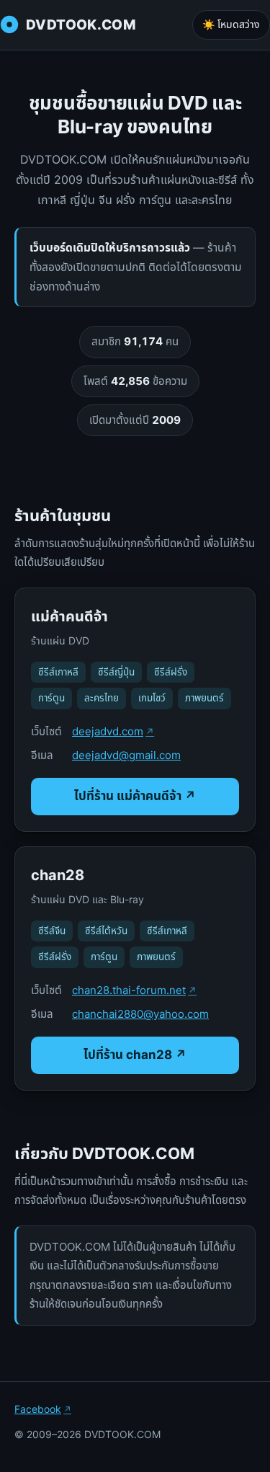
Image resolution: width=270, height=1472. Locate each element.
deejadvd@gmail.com (126, 755)
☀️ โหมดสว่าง (231, 24)
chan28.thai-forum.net (129, 990)
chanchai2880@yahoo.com (140, 1014)
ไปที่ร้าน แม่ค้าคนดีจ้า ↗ (135, 796)
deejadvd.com (107, 731)
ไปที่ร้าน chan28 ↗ (135, 1054)
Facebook (37, 1409)
